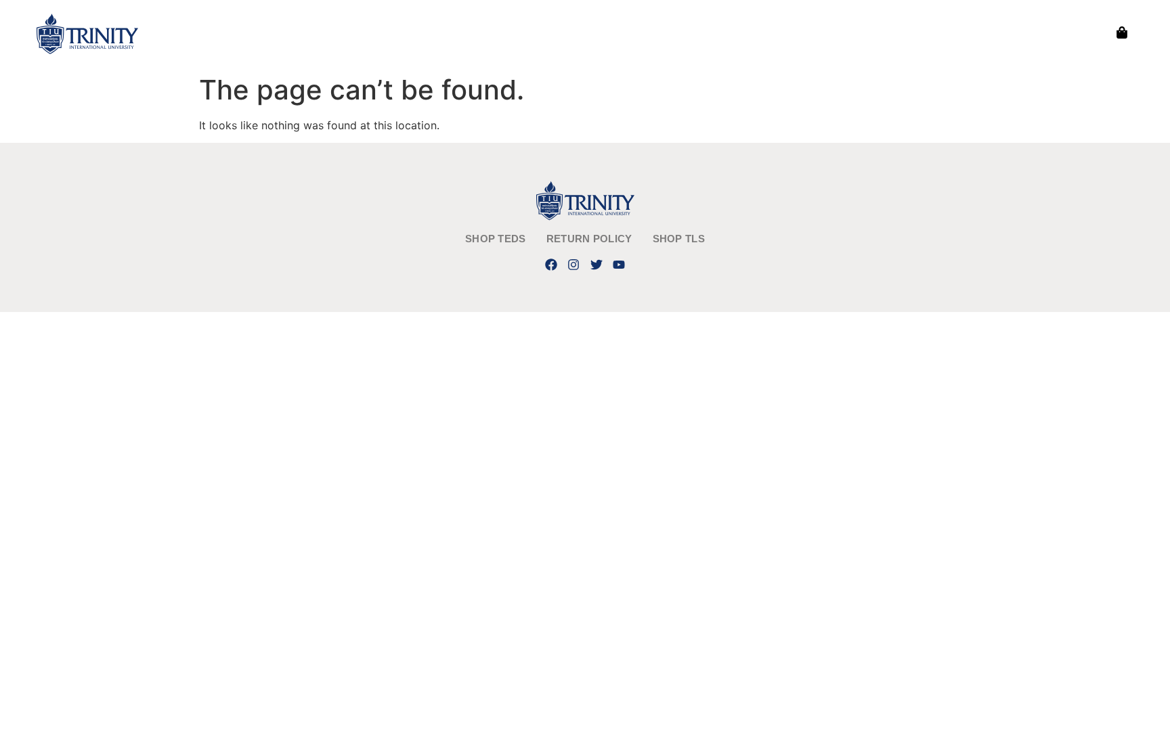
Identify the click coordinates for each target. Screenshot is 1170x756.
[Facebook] (551, 264)
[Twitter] (596, 264)
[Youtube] (618, 264)
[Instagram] (573, 264)
